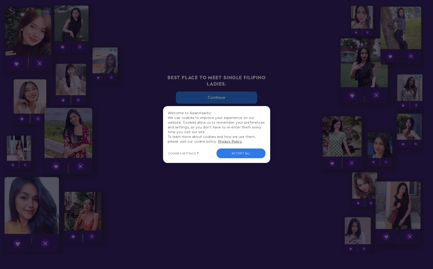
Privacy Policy (230, 141)
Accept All (241, 153)
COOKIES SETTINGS (182, 153)
